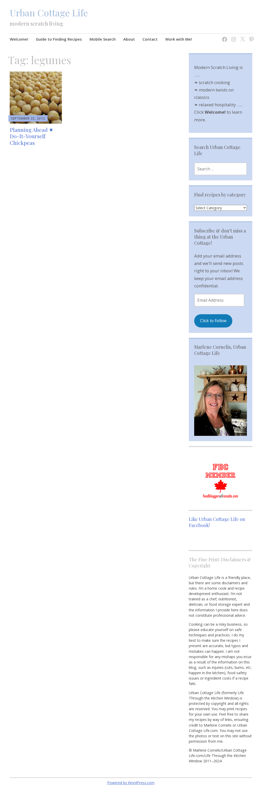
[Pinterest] (250, 36)
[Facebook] (223, 36)
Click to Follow (213, 320)
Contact (150, 39)
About (129, 39)
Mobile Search (103, 39)
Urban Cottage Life (49, 12)
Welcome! (19, 39)
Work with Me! (178, 39)
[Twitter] (241, 36)
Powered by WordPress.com (130, 782)
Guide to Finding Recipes (59, 39)
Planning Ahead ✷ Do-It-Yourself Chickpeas (31, 136)
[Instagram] (232, 36)
